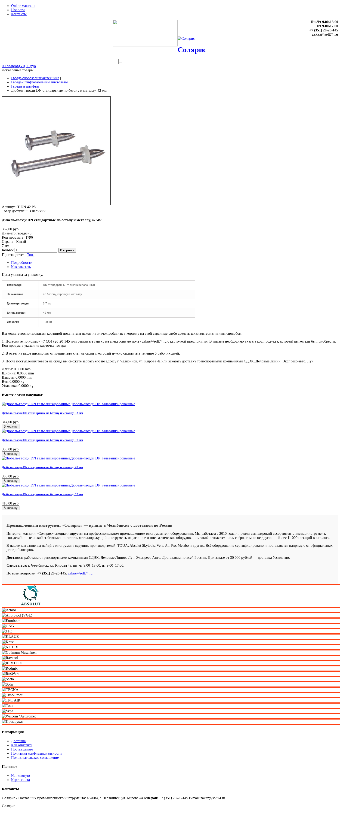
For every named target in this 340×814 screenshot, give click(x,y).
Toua (30, 255)
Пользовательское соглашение (35, 757)
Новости (18, 10)
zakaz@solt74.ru (80, 573)
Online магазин (23, 6)
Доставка (18, 741)
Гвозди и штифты (25, 86)
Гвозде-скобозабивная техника (35, 78)
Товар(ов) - (19, 66)
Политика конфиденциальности (36, 753)
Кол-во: (8, 250)
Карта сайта (20, 780)
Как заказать (21, 267)
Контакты (19, 14)
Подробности (21, 262)
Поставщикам (22, 749)
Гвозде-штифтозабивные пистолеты (39, 82)
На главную (20, 776)
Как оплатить (21, 745)
